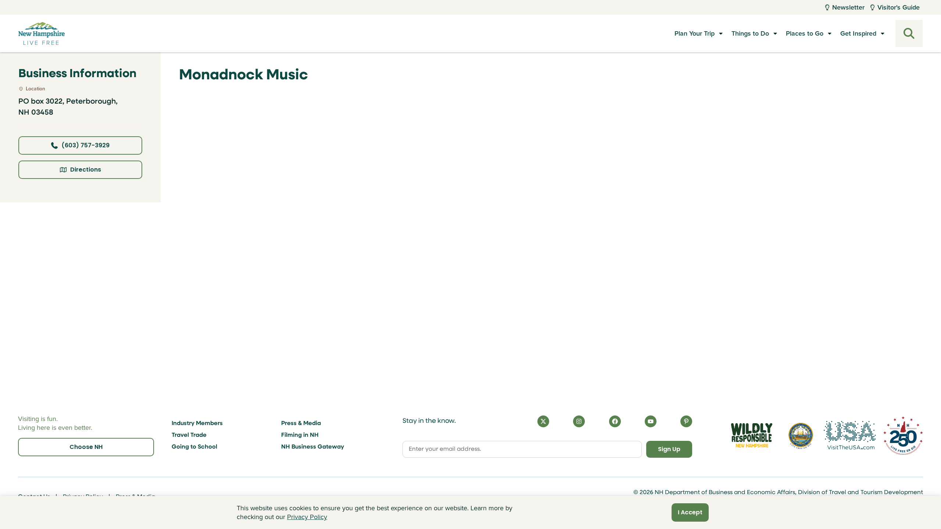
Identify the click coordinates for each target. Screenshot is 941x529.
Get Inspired (858, 33)
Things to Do (750, 33)
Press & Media (301, 424)
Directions (85, 169)
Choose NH (86, 447)
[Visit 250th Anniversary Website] (903, 435)
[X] (543, 421)
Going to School (194, 447)
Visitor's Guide (898, 7)
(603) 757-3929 (85, 145)
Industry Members (197, 424)
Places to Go (804, 33)
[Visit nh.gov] (800, 435)
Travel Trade (189, 435)
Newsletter (848, 7)
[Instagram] (579, 421)
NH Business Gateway (312, 447)
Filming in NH (300, 435)
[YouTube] (650, 421)
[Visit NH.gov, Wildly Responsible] (752, 435)
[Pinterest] (686, 421)
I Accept (690, 512)
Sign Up (669, 449)
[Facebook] (615, 421)
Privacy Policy (307, 517)
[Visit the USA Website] (850, 435)
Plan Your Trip (695, 33)
